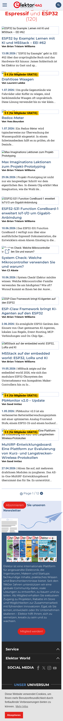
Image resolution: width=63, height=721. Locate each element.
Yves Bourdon (15, 121)
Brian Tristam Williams (21, 46)
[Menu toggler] (4, 5)
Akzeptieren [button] (14, 715)
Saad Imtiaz (14, 404)
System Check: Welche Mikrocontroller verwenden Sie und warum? (28, 262)
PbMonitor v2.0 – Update (23, 400)
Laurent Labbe (16, 82)
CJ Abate (12, 270)
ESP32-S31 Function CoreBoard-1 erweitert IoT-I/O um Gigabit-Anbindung (30, 213)
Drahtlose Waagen (18, 79)
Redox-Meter (13, 118)
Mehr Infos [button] (22, 706)
